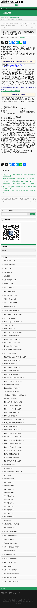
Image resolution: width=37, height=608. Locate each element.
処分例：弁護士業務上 (10, 353)
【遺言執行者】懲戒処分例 (11, 391)
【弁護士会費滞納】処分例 (11, 384)
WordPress (13, 601)
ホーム (4, 588)
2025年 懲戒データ (9, 475)
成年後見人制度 (8, 566)
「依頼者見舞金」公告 (10, 299)
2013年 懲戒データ (9, 517)
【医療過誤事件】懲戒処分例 (12, 367)
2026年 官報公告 (8, 468)
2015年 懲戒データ (9, 510)
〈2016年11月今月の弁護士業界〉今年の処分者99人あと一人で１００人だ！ (27, 25)
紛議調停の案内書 (9, 539)
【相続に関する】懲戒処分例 (12, 388)
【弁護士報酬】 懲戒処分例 (11, 370)
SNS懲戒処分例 (8, 325)
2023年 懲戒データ (9, 482)
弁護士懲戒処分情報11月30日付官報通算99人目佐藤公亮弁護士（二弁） (9, 25)
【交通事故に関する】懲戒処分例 (13, 450)
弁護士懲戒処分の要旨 (14, 17)
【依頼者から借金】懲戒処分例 (12, 405)
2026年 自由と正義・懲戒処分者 (13, 471)
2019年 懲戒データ (9, 496)
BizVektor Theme (21, 601)
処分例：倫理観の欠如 (10, 318)
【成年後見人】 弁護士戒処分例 (13, 349)
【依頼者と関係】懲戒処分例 (12, 339)
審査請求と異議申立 (9, 550)
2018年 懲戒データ (9, 499)
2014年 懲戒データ (9, 513)
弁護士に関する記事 (9, 264)
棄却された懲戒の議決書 (10, 558)
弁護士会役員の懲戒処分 (10, 570)
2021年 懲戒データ (9, 489)
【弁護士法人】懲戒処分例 (11, 457)
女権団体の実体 (8, 268)
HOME (2, 17)
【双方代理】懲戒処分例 (10, 416)
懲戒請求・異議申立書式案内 (12, 531)
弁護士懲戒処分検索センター (12, 291)
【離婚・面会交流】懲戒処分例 (12, 443)
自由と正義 (7, 276)
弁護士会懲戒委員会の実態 (11, 547)
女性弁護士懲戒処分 (9, 306)
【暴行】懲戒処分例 (9, 328)
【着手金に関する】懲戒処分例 (12, 436)
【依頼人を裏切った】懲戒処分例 (13, 381)
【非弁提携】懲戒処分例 (10, 363)
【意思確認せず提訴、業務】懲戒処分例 (15, 357)
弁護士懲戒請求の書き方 (10, 535)
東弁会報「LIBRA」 (9, 283)
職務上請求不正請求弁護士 (11, 573)
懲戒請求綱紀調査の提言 (10, 543)
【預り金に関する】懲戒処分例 (12, 433)
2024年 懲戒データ (9, 478)
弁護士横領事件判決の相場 (11, 310)
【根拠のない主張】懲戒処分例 (12, 409)
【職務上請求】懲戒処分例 (11, 412)
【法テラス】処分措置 (10, 562)
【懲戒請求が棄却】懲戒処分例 (12, 461)
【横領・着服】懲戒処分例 (11, 335)
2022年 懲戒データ (9, 485)
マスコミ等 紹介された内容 (11, 581)
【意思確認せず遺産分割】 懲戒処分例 (15, 395)
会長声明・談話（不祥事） (11, 295)
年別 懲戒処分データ (9, 464)
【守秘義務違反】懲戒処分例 (12, 346)
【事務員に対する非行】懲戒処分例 (14, 440)
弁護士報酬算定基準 (9, 260)
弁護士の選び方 (8, 272)
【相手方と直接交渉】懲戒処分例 (13, 429)
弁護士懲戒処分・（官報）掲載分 (13, 314)
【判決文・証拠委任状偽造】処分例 (14, 377)
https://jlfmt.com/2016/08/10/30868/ (10, 91)
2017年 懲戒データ (9, 503)
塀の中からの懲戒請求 (10, 577)
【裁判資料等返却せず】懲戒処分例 (14, 423)
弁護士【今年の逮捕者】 (10, 303)
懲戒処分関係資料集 (9, 554)
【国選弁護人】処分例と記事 (12, 374)
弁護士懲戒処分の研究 (10, 527)
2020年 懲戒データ (9, 492)
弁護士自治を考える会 (12, 1)
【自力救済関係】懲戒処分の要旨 (13, 402)
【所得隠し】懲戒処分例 (10, 398)
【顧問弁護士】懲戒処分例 (11, 454)
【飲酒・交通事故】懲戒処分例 (12, 447)
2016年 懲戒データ (9, 506)
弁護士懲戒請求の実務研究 (11, 524)
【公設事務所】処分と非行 (11, 426)
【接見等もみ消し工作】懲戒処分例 (14, 419)
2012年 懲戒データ (9, 520)
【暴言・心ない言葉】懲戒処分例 (13, 322)
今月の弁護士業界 (9, 287)
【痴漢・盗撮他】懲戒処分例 (12, 342)
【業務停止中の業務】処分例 (12, 360)
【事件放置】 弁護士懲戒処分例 (13, 332)
